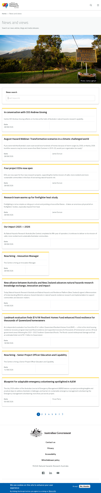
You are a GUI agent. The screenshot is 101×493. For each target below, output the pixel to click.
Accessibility (50, 454)
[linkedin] (50, 473)
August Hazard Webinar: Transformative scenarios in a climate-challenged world (46, 139)
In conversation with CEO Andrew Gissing (25, 112)
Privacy (50, 448)
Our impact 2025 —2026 (17, 227)
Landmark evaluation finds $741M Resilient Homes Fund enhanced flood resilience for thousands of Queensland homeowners (49, 318)
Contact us (50, 442)
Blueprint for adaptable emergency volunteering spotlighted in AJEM (40, 381)
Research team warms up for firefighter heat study (31, 197)
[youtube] (58, 473)
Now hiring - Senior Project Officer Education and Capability (35, 355)
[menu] (98, 5)
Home (4, 13)
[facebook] (43, 473)
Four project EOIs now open (18, 168)
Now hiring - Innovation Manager (21, 256)
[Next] (62, 414)
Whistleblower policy (50, 460)
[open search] (91, 5)
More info (52, 491)
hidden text (49, 120)
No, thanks (84, 486)
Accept (75, 486)
